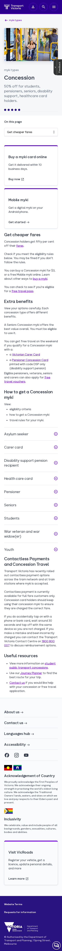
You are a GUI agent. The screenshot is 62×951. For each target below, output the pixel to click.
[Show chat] (56, 945)
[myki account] (33, 7)
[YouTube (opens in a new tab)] (26, 755)
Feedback (59, 67)
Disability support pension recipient (31, 462)
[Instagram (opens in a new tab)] (16, 755)
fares (19, 245)
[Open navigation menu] (54, 7)
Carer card (31, 447)
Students (31, 518)
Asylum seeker (31, 433)
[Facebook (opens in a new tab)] (7, 755)
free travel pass (22, 291)
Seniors (31, 504)
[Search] (43, 7)
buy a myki (40, 278)
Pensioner (31, 491)
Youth (31, 549)
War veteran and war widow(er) (31, 533)
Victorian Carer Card (26, 354)
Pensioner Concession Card (30, 360)
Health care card (31, 478)
